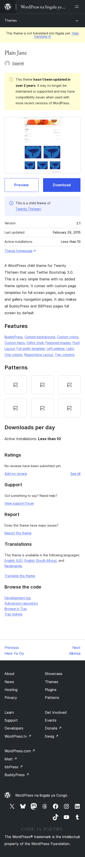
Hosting (11, 689)
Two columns (65, 355)
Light (70, 348)
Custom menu (15, 343)
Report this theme (18, 533)
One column (13, 355)
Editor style (35, 343)
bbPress (14, 767)
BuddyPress (14, 337)
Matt (11, 759)
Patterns (52, 697)
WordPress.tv (18, 736)
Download (62, 185)
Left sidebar (56, 348)
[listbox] (42, 396)
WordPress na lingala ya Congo (41, 795)
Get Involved (56, 712)
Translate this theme (20, 576)
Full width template (31, 348)
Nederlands (13, 566)
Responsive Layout (38, 355)
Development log (18, 598)
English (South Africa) (40, 560)
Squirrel (18, 63)
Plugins (50, 689)
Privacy (11, 697)
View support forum (19, 503)
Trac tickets (13, 614)
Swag (52, 736)
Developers (14, 728)
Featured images (58, 343)
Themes (11, 20)
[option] (16, 384)
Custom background (39, 337)
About (10, 673)
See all (75, 473)
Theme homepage (18, 251)
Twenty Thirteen (28, 209)
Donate (53, 728)
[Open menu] (77, 7)
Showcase (53, 673)
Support (11, 720)
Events (50, 720)
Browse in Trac (16, 609)
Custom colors (67, 337)
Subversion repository (21, 603)
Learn (9, 712)
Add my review (16, 473)
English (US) (14, 560)
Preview (21, 185)
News (9, 682)
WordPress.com (20, 751)
